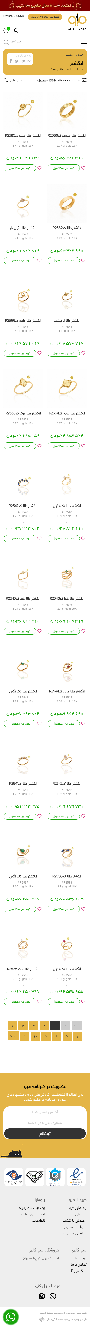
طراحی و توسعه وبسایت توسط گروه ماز (67, 1319)
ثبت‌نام (45, 1132)
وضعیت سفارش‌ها (31, 1207)
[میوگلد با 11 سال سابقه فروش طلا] (45, 5)
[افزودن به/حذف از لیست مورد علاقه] (83, 167)
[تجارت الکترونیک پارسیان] (13, 1178)
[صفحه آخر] (13, 1035)
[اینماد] (76, 1178)
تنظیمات (38, 1220)
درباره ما (81, 1257)
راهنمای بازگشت (75, 1220)
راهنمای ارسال (76, 1214)
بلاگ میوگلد (78, 1270)
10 (35, 1036)
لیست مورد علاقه (32, 1214)
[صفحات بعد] (24, 1036)
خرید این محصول (64, 167)
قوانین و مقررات (75, 1233)
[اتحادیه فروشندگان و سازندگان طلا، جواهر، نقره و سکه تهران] (34, 1178)
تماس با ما (79, 1264)
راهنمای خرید (77, 1207)
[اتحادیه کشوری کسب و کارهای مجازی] (55, 1178)
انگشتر (69, 54)
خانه (80, 54)
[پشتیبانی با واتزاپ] (10, 1320)
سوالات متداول (75, 1226)
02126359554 (13, 16)
